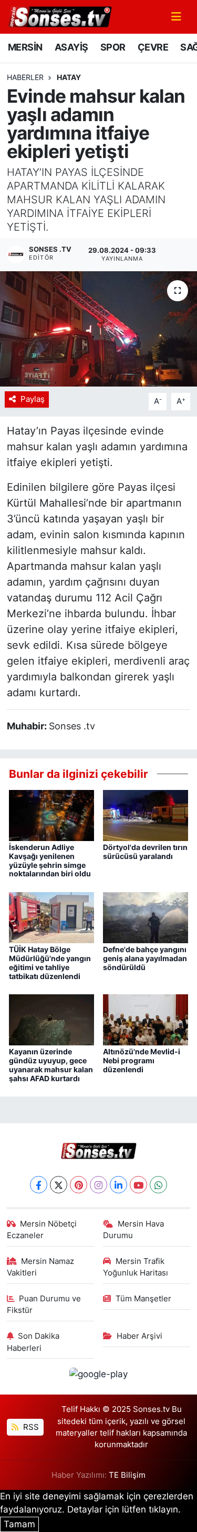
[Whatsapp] (158, 1184)
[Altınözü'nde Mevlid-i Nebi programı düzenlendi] (145, 1019)
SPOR (113, 47)
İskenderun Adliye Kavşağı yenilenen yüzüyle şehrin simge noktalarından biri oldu (50, 860)
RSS (30, 1427)
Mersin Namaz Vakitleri (41, 1267)
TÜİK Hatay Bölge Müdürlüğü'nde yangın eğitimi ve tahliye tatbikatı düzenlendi (50, 962)
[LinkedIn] (118, 1184)
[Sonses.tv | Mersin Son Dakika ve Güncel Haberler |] (59, 16)
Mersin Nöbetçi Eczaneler (42, 1229)
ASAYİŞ (71, 47)
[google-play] (98, 1376)
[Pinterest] (78, 1184)
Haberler (25, 77)
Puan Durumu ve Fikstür (44, 1304)
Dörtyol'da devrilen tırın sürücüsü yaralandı (145, 852)
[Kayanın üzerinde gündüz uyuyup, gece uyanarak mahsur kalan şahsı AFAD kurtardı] (51, 1019)
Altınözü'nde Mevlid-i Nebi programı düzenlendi (141, 1060)
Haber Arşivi (139, 1336)
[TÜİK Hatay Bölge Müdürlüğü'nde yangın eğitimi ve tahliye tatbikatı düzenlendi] (51, 917)
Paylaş (32, 399)
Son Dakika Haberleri (33, 1341)
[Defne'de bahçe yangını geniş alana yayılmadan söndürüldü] (145, 917)
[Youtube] (138, 1184)
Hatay (69, 77)
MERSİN (25, 47)
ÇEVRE (153, 47)
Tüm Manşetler (143, 1298)
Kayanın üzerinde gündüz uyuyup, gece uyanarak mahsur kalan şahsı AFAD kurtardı (51, 1064)
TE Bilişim (127, 1475)
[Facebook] (38, 1184)
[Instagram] (98, 1184)
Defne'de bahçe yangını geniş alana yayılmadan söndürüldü (145, 958)
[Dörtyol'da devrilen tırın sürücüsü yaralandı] (145, 814)
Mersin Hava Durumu (133, 1229)
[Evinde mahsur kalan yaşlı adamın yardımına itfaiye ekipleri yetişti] (98, 329)
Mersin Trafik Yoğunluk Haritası (135, 1267)
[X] (58, 1184)
